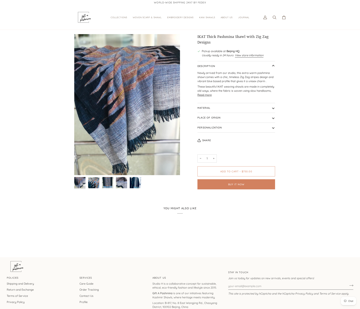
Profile (84, 302)
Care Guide (86, 283)
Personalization (209, 127)
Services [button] (86, 277)
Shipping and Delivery (20, 283)
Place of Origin (209, 117)
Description (206, 66)
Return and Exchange (20, 289)
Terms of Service (329, 293)
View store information (249, 55)
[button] (119, 17)
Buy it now (236, 184)
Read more (204, 95)
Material (203, 107)
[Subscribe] (350, 286)
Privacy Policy (304, 293)
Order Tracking (89, 289)
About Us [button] (159, 277)
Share (206, 140)
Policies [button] (12, 277)
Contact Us (86, 296)
